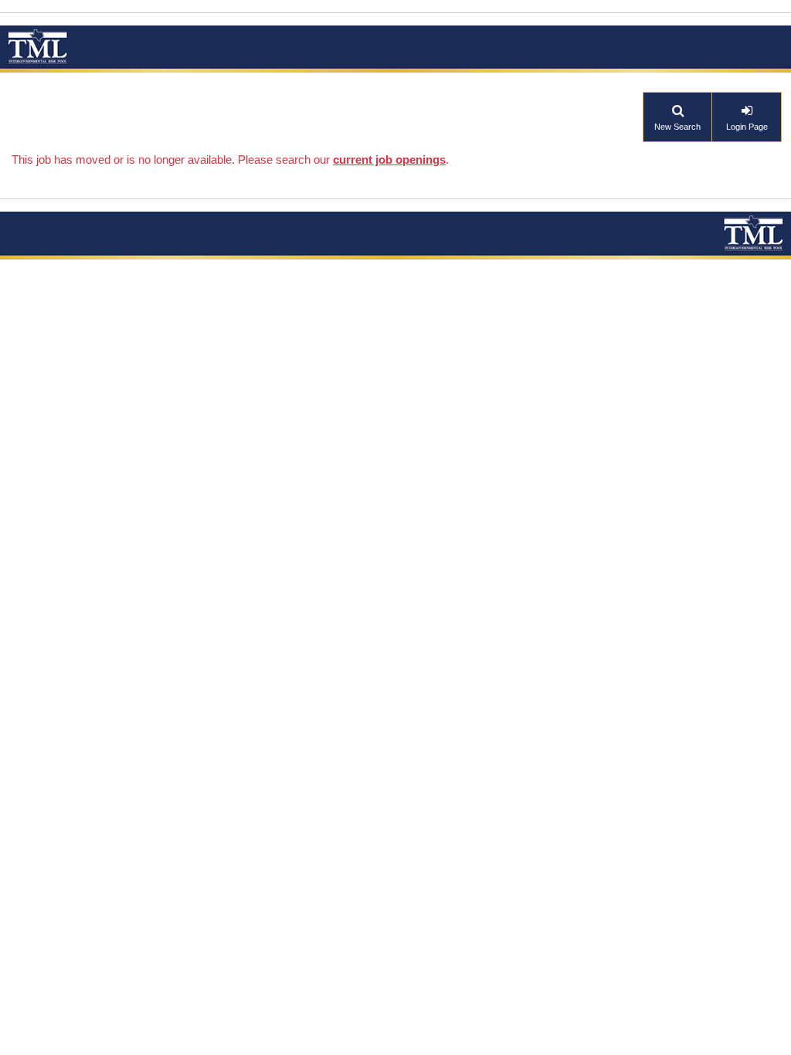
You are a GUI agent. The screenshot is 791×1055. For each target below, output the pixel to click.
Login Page (747, 126)
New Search (677, 126)
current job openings (389, 159)
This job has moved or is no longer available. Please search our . (230, 159)
